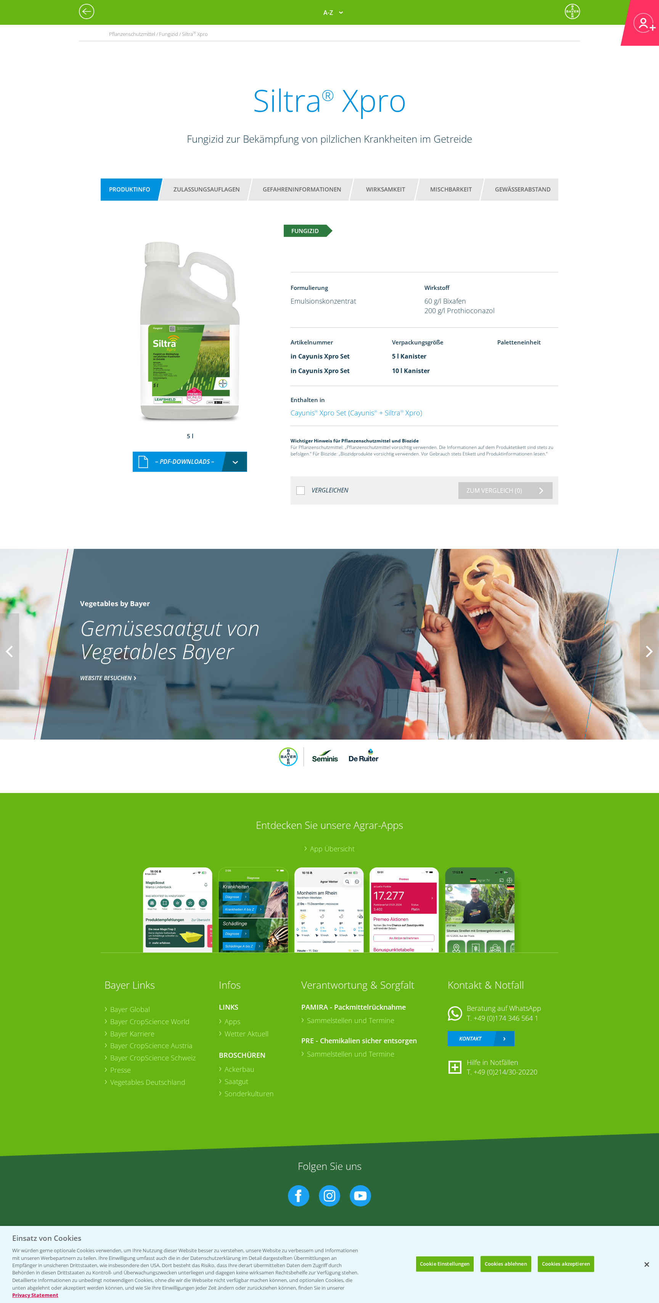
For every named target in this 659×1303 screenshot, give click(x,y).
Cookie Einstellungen (445, 1263)
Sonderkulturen (249, 1093)
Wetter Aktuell (246, 1033)
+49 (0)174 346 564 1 (506, 1018)
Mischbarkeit (451, 189)
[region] (329, 1264)
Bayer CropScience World (150, 1021)
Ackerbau (239, 1069)
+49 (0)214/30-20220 (505, 1071)
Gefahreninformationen (302, 189)
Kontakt (470, 1038)
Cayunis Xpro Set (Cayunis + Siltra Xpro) (356, 412)
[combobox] (190, 462)
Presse (120, 1070)
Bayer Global (130, 1009)
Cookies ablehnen (506, 1263)
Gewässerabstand (523, 189)
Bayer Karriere (132, 1033)
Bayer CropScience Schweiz (153, 1057)
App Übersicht (332, 848)
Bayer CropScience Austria (151, 1045)
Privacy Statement (35, 1295)
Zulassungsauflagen (207, 189)
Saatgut (236, 1081)
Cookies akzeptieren (566, 1263)
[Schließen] (646, 1264)
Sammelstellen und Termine (350, 1020)
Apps (232, 1021)
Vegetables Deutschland (147, 1082)
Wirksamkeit (385, 189)
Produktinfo (129, 189)
